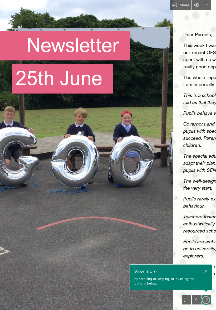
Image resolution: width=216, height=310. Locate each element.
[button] (180, 5)
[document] (108, 155)
